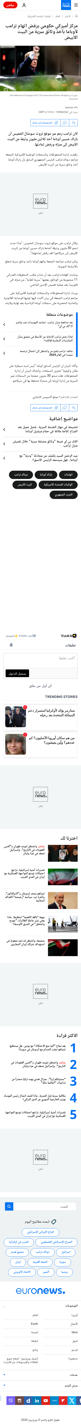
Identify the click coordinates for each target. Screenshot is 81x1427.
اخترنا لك (69, 838)
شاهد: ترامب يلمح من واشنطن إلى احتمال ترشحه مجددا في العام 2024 (46, 353)
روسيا (64, 1272)
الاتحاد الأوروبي (22, 1272)
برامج (35, 1350)
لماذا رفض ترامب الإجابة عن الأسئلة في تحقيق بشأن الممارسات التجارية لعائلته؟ (45, 339)
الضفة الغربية (40, 1262)
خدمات (74, 1375)
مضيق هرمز (17, 1252)
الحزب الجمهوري (63, 494)
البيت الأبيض (25, 484)
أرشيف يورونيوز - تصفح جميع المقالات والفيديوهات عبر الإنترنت (20, 1360)
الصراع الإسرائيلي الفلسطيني (56, 1242)
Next (75, 1332)
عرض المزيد (71, 1385)
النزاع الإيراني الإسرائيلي (40, 1232)
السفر (75, 1341)
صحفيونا (73, 1358)
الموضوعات (71, 1306)
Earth (34, 1324)
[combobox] (40, 1206)
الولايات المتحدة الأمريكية (39, 16)
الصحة (34, 1332)
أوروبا (74, 1315)
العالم (57, 16)
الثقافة (34, 1341)
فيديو (74, 1350)
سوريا (62, 1262)
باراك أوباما (46, 474)
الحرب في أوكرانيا (19, 1242)
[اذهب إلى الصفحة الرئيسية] (66, 5)
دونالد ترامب (21, 474)
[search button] (9, 1206)
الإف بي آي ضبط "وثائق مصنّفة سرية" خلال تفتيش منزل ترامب (45, 444)
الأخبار (68, 16)
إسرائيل (65, 1252)
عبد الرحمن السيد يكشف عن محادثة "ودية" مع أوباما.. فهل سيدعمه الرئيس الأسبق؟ (48, 458)
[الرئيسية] (76, 16)
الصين (46, 1272)
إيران (18, 1262)
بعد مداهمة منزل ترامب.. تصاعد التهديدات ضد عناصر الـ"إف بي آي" (44, 324)
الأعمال (74, 1324)
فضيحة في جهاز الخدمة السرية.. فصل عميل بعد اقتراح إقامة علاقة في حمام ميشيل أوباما (48, 429)
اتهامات (68, 474)
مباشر (10, 5)
